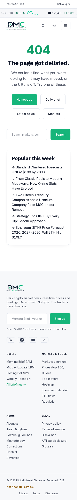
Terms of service (53, 429)
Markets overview (54, 361)
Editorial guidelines (19, 435)
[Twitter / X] (11, 340)
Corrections (14, 446)
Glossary (48, 446)
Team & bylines (17, 429)
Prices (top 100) (53, 367)
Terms (36, 493)
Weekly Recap (19, 378)
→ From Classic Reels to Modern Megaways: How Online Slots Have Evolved (37, 183)
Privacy (23, 493)
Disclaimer (49, 435)
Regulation (49, 401)
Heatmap (48, 384)
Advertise (13, 457)
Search (60, 134)
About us (12, 423)
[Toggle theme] (54, 25)
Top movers (50, 378)
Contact (12, 452)
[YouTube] (33, 340)
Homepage (24, 99)
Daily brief (53, 99)
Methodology (16, 440)
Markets (54, 113)
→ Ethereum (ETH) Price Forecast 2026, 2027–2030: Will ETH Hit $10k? (38, 232)
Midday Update (20, 367)
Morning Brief (19, 361)
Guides (46, 373)
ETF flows (48, 396)
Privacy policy (51, 423)
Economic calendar (55, 390)
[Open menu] (65, 25)
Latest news (26, 113)
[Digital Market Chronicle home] (16, 26)
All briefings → (16, 384)
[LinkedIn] (22, 340)
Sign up (60, 318)
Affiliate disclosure (54, 440)
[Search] (43, 25)
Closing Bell (18, 373)
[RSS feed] (44, 340)
